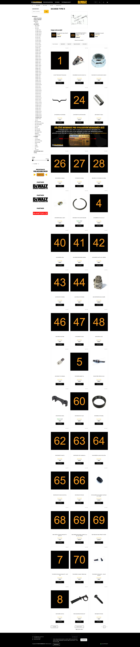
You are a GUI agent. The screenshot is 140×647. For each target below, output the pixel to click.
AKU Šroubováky (38, 121)
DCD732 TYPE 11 (38, 92)
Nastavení (56, 644)
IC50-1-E (36, 22)
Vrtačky (36, 137)
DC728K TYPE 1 (38, 30)
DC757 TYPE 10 (38, 46)
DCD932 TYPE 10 (38, 111)
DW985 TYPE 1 (38, 75)
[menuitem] (48, 2)
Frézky (36, 143)
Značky (35, 152)
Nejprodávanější (77, 44)
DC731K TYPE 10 (38, 34)
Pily (35, 148)
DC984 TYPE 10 (38, 52)
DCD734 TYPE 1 (38, 95)
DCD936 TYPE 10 (38, 115)
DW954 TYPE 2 (38, 64)
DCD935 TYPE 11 (38, 112)
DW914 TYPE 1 (37, 55)
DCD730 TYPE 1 (38, 83)
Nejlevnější (63, 44)
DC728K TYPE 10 (38, 31)
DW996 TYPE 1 (38, 77)
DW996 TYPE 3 (38, 78)
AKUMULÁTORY (37, 135)
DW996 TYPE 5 (38, 80)
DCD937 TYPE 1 (38, 118)
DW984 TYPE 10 (38, 72)
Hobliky (36, 145)
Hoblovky (36, 146)
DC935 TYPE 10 (38, 49)
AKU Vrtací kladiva (38, 124)
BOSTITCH (36, 21)
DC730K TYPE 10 (38, 33)
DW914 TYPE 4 (38, 58)
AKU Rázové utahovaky (39, 123)
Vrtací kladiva (37, 139)
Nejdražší (69, 44)
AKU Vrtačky (37, 25)
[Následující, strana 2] (104, 627)
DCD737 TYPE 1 (38, 99)
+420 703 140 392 (37, 638)
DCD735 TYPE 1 (38, 96)
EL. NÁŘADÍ (36, 136)
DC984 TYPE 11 (38, 53)
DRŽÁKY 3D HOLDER (38, 18)
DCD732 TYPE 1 (38, 87)
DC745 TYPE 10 (38, 44)
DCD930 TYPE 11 (38, 105)
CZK (95, 2)
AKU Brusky (37, 126)
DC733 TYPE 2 (38, 38)
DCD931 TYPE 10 (38, 106)
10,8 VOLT (37, 27)
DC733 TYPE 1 (37, 37)
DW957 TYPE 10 (38, 65)
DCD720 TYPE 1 (38, 81)
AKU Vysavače (37, 130)
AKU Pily (36, 127)
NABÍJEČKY (37, 133)
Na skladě (36, 163)
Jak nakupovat (75, 637)
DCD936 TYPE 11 (38, 117)
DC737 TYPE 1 (37, 43)
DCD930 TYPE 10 (38, 103)
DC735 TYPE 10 (38, 40)
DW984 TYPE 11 (38, 74)
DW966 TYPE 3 (38, 71)
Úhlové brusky (37, 142)
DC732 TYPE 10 (38, 35)
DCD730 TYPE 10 (38, 84)
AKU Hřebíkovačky (38, 132)
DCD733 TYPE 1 (38, 93)
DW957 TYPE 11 (38, 67)
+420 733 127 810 (37, 639)
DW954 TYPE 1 (38, 62)
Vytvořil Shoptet (105, 643)
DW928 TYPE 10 (38, 59)
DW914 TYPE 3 (38, 56)
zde (58, 641)
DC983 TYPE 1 (37, 50)
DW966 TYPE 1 (38, 68)
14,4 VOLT (37, 28)
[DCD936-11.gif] (79, 16)
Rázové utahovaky (38, 140)
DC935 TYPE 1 (37, 47)
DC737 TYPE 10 (38, 41)
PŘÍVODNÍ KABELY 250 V (38, 151)
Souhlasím (83, 639)
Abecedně (85, 44)
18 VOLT (36, 120)
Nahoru (54, 626)
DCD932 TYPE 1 (38, 109)
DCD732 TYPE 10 (38, 90)
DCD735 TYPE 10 (38, 98)
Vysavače (37, 149)
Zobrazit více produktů (79, 40)
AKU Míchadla (37, 129)
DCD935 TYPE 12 (38, 114)
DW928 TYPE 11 (38, 61)
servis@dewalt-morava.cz (39, 636)
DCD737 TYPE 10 (38, 102)
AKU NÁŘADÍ (36, 24)
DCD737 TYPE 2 (38, 100)
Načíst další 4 (79, 626)
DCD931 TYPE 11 (38, 108)
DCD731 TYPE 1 (38, 86)
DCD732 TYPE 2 (38, 89)
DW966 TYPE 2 (38, 69)
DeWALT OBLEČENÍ (37, 19)
